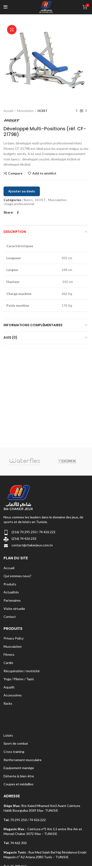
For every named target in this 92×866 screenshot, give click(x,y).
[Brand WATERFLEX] (24, 461)
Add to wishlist (44, 173)
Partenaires (12, 600)
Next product (86, 110)
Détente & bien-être (19, 776)
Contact (10, 617)
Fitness (9, 654)
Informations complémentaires (33, 325)
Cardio (8, 663)
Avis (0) (10, 337)
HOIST (42, 111)
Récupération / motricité (22, 671)
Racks (8, 703)
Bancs (28, 200)
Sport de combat (16, 743)
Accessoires (13, 695)
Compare (15, 173)
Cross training (14, 752)
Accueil (8, 111)
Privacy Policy (14, 638)
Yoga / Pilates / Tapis (19, 679)
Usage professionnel (19, 204)
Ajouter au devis (21, 191)
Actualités (11, 592)
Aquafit (9, 687)
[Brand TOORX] (67, 461)
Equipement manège (19, 768)
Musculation (25, 111)
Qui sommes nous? (17, 576)
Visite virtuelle (14, 609)
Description (15, 231)
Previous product (76, 110)
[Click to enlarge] (12, 29)
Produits (10, 584)
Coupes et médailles (18, 784)
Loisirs (8, 735)
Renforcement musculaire (23, 760)
